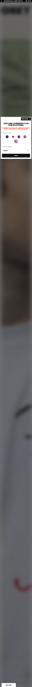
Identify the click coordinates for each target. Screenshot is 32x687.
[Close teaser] (16, 682)
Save (16, 155)
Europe (29, 1)
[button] (9, 685)
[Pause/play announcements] (1, 1)
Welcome (25, 119)
